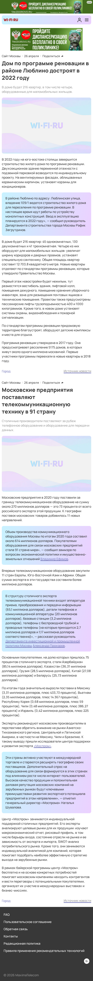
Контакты (11, 936)
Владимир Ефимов (54, 559)
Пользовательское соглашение (27, 922)
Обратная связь (16, 929)
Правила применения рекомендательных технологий (44, 950)
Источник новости (77, 371)
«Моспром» (42, 746)
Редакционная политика (22, 943)
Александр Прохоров (49, 645)
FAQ (6, 914)
